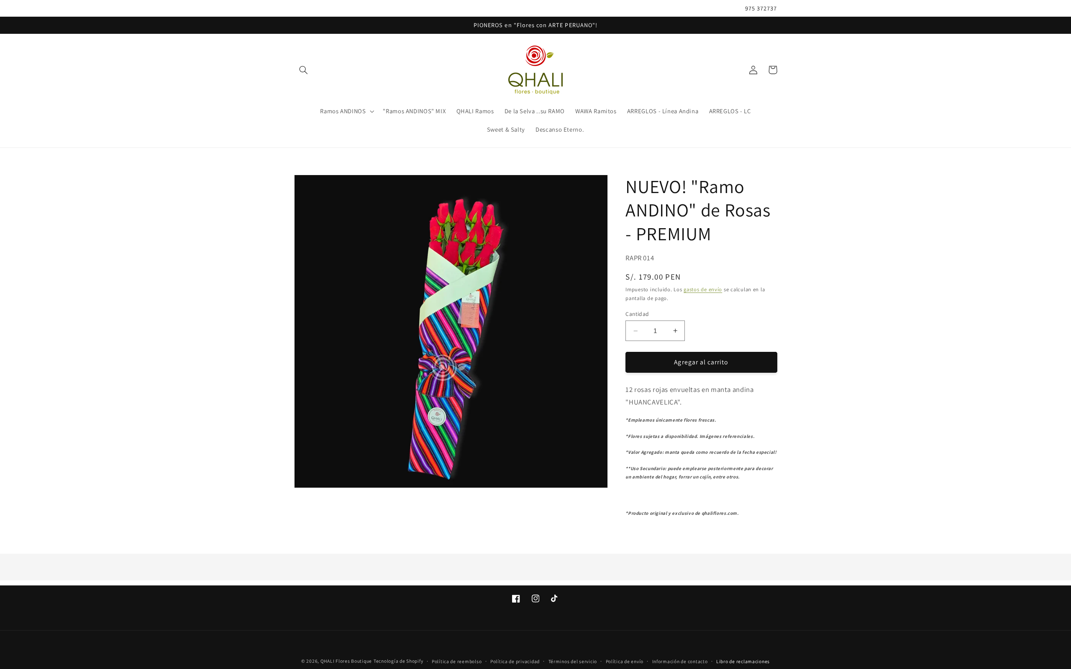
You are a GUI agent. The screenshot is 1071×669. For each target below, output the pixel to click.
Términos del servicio (572, 661)
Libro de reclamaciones (743, 661)
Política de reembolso (457, 661)
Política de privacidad (515, 661)
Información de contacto (680, 661)
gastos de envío (703, 289)
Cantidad (637, 314)
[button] (303, 69)
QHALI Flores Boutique (346, 661)
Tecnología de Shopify (398, 661)
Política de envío (625, 661)
